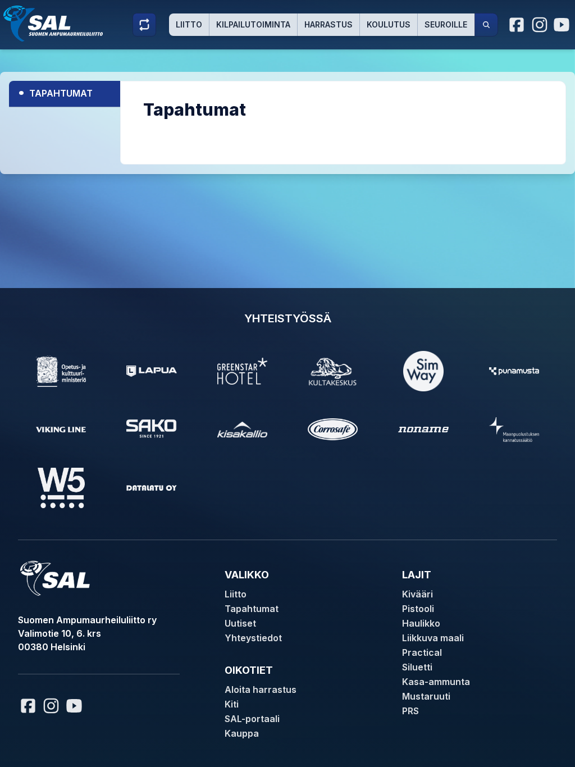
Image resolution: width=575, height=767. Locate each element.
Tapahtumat (55, 92)
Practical (422, 652)
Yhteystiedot (253, 637)
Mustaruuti (426, 696)
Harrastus (328, 24)
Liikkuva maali (433, 637)
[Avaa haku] (486, 24)
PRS (410, 710)
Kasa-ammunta (436, 681)
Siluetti (417, 667)
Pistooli (418, 608)
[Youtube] (563, 24)
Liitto (189, 24)
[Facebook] (517, 25)
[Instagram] (539, 24)
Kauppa (242, 733)
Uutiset (240, 623)
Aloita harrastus (260, 689)
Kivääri (417, 594)
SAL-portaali (252, 718)
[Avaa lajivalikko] (144, 24)
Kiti (232, 704)
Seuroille (446, 24)
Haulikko (421, 623)
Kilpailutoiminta (253, 24)
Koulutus (388, 24)
